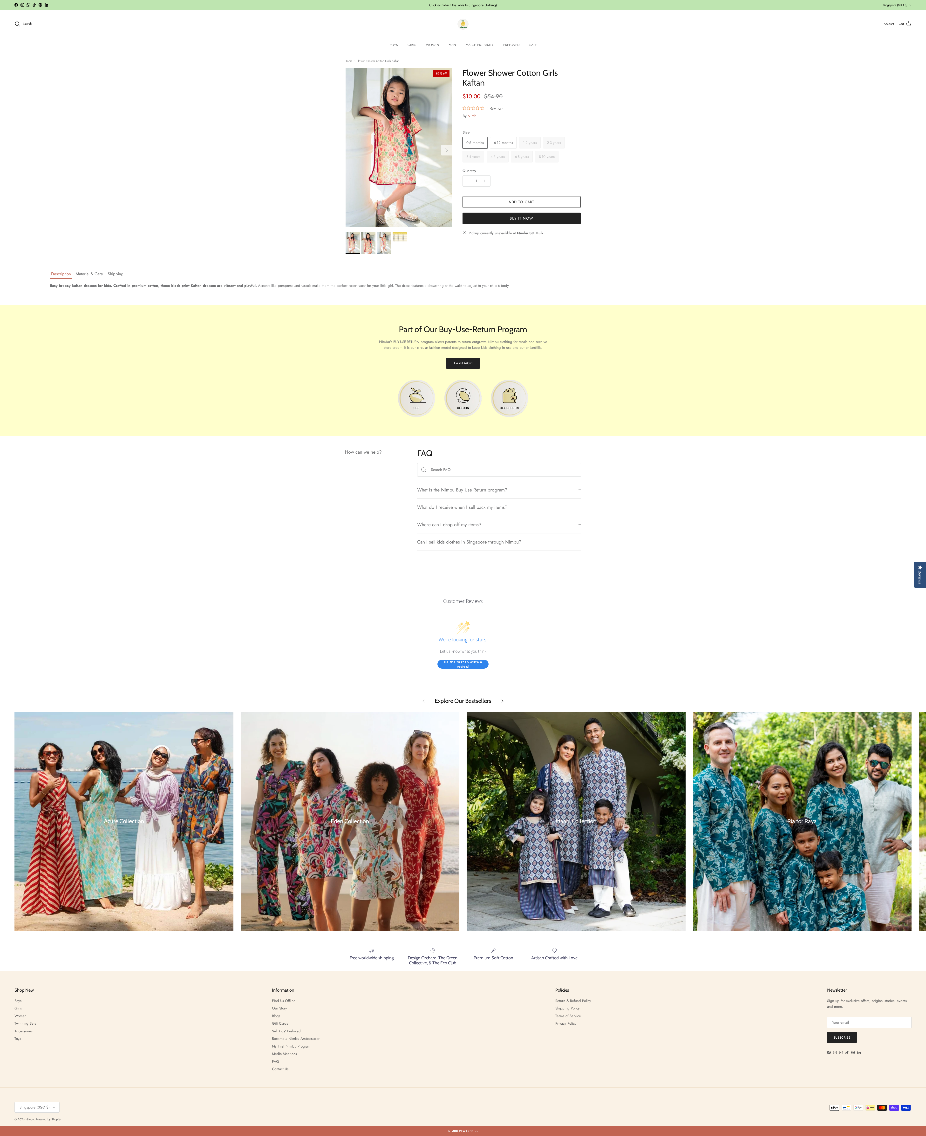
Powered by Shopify (48, 1119)
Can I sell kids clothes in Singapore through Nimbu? (469, 541)
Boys (17, 1000)
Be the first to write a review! (463, 664)
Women (20, 1016)
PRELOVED (511, 44)
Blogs (276, 1016)
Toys (17, 1038)
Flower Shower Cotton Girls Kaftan (378, 61)
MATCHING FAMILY (480, 44)
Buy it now (521, 218)
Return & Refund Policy (573, 1000)
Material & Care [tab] (89, 274)
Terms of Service (568, 1016)
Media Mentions (284, 1053)
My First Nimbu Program (291, 1046)
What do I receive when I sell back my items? (462, 507)
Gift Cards (280, 1023)
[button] (463, 1131)
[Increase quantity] (486, 181)
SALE (533, 44)
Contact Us (280, 1069)
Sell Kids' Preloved (286, 1031)
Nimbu (473, 116)
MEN (452, 44)
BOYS (393, 44)
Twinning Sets (25, 1023)
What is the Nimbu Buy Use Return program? (462, 489)
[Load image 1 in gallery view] (399, 147)
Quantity (469, 171)
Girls (18, 1008)
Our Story (279, 1008)
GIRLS (412, 44)
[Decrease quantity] (467, 181)
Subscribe (842, 1037)
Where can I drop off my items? (449, 524)
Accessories (23, 1031)
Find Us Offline (283, 1000)
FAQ (275, 1061)
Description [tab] (61, 274)
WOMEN (432, 44)
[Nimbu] (463, 24)
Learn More (463, 363)
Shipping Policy (567, 1008)
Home (348, 61)
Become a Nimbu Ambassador (296, 1038)
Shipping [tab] (115, 274)
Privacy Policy (565, 1023)
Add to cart (521, 202)
